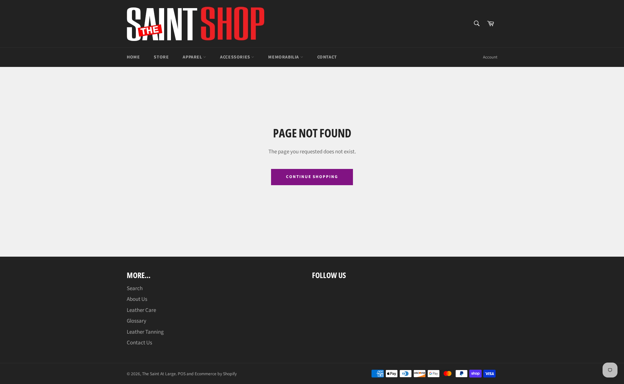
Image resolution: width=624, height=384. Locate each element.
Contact (327, 57)
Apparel (193, 57)
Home (133, 57)
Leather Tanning (145, 332)
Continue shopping (312, 177)
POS (182, 374)
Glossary (136, 321)
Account (490, 57)
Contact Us (139, 343)
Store (161, 57)
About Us (137, 299)
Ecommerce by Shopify (216, 374)
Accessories (235, 57)
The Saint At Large (159, 374)
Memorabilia (284, 57)
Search (135, 288)
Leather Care (141, 310)
